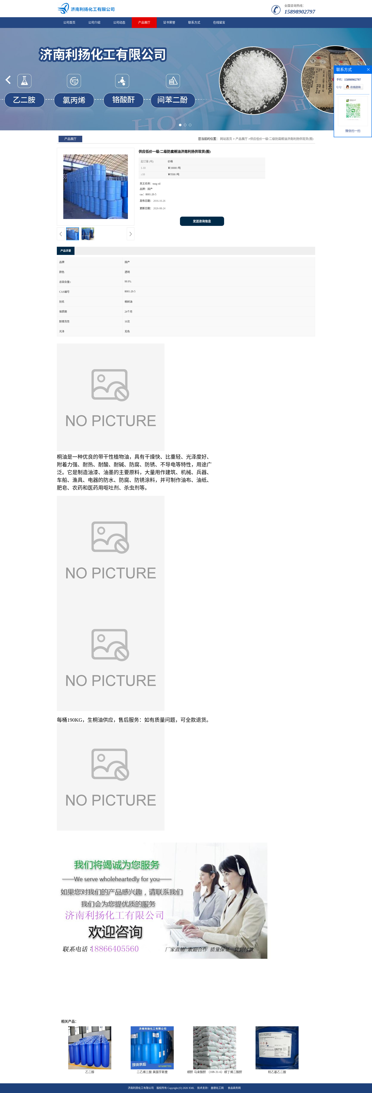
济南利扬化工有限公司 (141, 1088)
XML (191, 1088)
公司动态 (119, 22)
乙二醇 (89, 1072)
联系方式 (194, 22)
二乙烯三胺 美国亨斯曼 (152, 1072)
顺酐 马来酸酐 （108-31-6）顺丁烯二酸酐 (214, 1072)
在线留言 (219, 22)
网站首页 (226, 138)
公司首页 (69, 22)
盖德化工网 (217, 1088)
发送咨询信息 (202, 221)
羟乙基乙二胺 (277, 1072)
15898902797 (299, 12)
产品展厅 (144, 22)
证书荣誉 (169, 22)
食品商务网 (234, 1088)
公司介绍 (94, 22)
